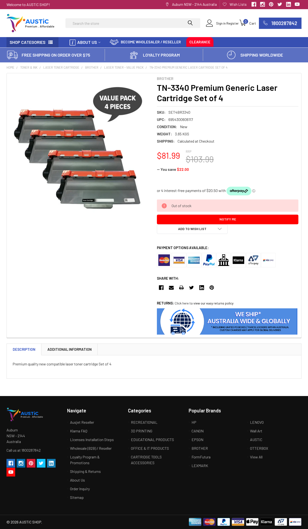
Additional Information (69, 349)
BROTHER (91, 67)
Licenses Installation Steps (92, 439)
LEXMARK (200, 465)
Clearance (199, 42)
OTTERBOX (259, 448)
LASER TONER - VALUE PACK (124, 67)
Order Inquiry (80, 488)
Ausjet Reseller (82, 422)
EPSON (197, 439)
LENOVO (257, 422)
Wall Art (256, 431)
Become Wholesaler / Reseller (151, 42)
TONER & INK (29, 67)
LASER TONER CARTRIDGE (61, 67)
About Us (87, 42)
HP (194, 422)
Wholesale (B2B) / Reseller (91, 448)
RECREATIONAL (144, 422)
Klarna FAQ (78, 431)
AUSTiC (256, 439)
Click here (182, 303)
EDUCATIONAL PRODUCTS (152, 439)
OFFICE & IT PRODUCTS (150, 448)
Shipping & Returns (85, 471)
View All (256, 457)
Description (24, 349)
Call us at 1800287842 (23, 450)
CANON (198, 431)
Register (232, 23)
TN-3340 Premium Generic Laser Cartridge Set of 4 (188, 67)
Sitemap (77, 497)
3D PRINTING (141, 431)
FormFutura (201, 457)
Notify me (227, 219)
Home (10, 67)
